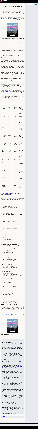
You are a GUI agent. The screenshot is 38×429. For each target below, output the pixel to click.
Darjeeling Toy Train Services (8, 314)
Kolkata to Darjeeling (8, 193)
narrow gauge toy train (19, 39)
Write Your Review (5, 416)
